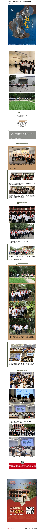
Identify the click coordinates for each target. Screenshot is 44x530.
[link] (12, 528)
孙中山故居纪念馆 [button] (10, 3)
